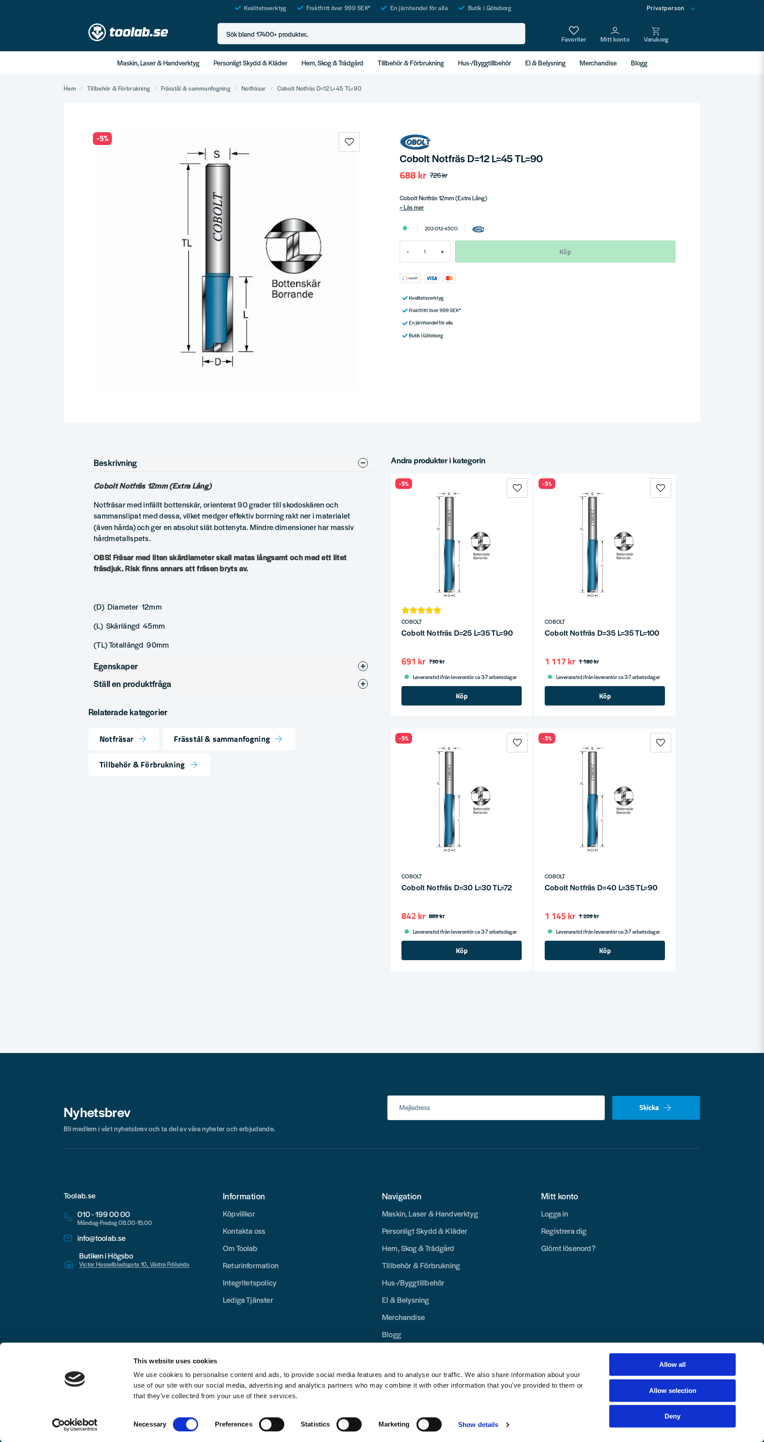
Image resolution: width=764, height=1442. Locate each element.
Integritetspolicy (249, 1282)
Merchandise (598, 62)
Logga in (554, 1213)
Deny (672, 1416)
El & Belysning (545, 62)
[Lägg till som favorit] (573, 33)
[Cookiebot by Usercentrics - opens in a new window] (75, 1424)
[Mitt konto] (615, 33)
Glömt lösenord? (568, 1248)
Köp (462, 696)
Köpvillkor (239, 1213)
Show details (478, 1424)
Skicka (649, 1107)
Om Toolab (240, 1248)
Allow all (672, 1364)
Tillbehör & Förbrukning (411, 62)
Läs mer (414, 207)
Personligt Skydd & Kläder (250, 62)
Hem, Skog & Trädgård (332, 62)
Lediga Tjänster (248, 1299)
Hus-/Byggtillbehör (484, 62)
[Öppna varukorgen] (656, 33)
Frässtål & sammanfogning (195, 88)
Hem (70, 88)
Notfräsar (253, 88)
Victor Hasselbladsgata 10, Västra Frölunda (134, 1264)
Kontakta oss (244, 1230)
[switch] (271, 1424)
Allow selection (672, 1390)
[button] (516, 33)
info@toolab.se (101, 1238)
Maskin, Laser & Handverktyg (158, 62)
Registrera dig (564, 1230)
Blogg (639, 62)
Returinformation (251, 1265)
